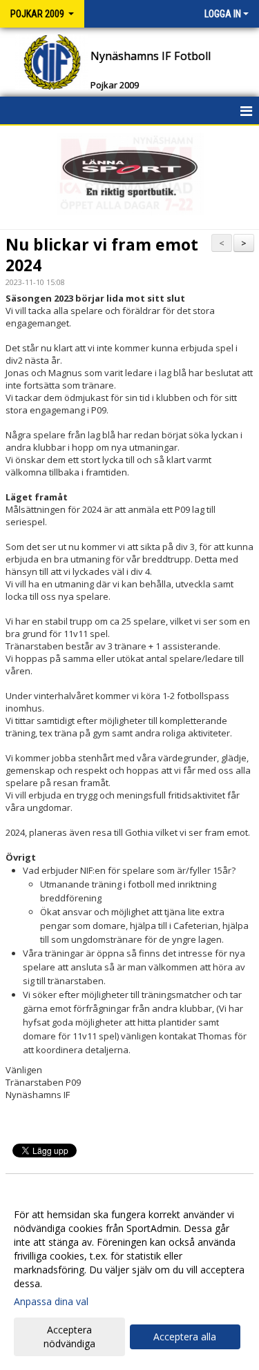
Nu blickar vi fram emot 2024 (102, 254)
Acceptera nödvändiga (69, 1336)
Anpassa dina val (51, 1301)
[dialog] (129, 1278)
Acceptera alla (184, 1336)
